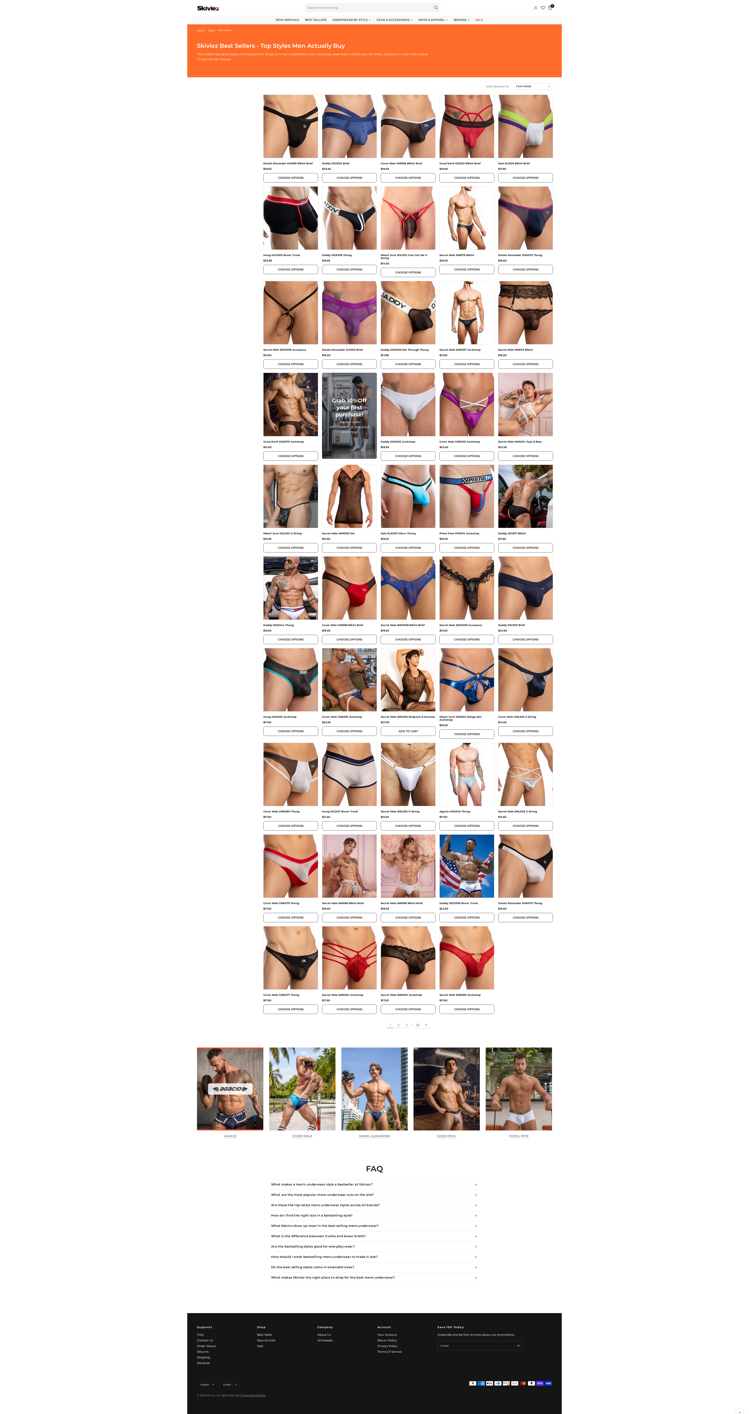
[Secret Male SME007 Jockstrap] (466, 312)
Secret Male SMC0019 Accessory (460, 625)
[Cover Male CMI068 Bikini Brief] (408, 126)
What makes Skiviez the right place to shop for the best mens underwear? (333, 1277)
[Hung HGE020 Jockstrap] (290, 679)
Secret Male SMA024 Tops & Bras (520, 441)
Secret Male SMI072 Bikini (515, 349)
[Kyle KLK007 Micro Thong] (408, 496)
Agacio (230, 1136)
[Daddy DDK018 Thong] (349, 218)
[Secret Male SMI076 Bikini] (466, 218)
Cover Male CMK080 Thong (281, 811)
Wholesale (325, 1340)
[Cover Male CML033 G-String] (525, 679)
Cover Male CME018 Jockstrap (342, 716)
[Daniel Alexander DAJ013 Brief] (349, 312)
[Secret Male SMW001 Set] (349, 496)
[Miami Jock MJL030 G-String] (290, 496)
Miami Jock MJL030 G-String (282, 533)
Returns (203, 1352)
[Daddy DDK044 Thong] (290, 588)
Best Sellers (316, 20)
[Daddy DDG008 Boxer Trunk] (466, 866)
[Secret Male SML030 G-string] (408, 774)
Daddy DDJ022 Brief (335, 163)
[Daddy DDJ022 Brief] (349, 126)
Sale (479, 20)
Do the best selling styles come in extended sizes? (312, 1267)
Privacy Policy (387, 1346)
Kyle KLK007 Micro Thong (398, 533)
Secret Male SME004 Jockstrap (342, 994)
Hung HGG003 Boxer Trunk (281, 255)
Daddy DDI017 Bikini (512, 533)
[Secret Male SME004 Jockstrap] (349, 958)
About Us (324, 1335)
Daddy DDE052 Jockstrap (398, 441)
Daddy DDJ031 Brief (511, 625)
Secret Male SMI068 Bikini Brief (402, 903)
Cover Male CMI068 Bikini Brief (401, 163)
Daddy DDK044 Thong (278, 625)
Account (384, 1327)
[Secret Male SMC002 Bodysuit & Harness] (408, 679)
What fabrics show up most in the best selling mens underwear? (325, 1226)
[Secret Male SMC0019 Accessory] (466, 588)
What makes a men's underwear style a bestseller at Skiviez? (322, 1184)
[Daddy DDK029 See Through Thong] (408, 312)
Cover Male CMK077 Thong (281, 994)
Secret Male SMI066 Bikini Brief (343, 903)
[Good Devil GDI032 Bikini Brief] (466, 126)
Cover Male (302, 1136)
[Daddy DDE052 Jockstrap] (408, 404)
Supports (204, 1327)
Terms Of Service (389, 1352)
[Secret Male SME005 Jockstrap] (408, 958)
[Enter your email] (518, 1345)
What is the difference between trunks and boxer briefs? (318, 1236)
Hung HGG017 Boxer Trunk (340, 811)
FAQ (200, 1335)
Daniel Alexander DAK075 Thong (520, 903)
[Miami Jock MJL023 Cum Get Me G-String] (408, 218)
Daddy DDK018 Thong (337, 255)
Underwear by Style (350, 20)
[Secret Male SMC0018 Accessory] (290, 312)
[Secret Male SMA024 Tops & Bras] (525, 404)
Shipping (203, 1357)
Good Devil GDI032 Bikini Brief (460, 163)
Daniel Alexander (374, 1136)
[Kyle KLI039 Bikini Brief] (525, 126)
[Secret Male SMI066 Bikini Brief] (349, 866)
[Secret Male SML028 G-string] (525, 774)
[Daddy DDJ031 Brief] (525, 588)
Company (325, 1327)
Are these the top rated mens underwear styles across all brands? (325, 1205)
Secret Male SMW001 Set (338, 533)
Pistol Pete (519, 1136)
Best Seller (264, 1335)
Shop (261, 1327)
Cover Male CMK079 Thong (281, 903)
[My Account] (536, 8)
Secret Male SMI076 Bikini (456, 255)
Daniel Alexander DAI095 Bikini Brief (288, 163)
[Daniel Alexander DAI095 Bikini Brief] (290, 126)
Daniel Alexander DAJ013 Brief (342, 349)
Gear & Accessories (393, 20)
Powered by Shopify (253, 1395)
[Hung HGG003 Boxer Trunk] (290, 218)
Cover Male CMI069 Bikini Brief (342, 625)
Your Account (387, 1335)
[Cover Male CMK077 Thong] (290, 958)
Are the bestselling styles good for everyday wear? (313, 1246)
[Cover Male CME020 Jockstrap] (466, 404)
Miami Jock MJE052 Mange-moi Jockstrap (460, 718)
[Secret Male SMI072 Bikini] (525, 312)
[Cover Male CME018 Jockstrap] (349, 679)
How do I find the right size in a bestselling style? (312, 1215)
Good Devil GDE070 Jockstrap (283, 441)
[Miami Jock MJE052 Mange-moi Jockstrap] (466, 679)
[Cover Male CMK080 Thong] (290, 774)
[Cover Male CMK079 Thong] (290, 866)
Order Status (206, 1346)
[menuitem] (287, 20)
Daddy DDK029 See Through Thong (405, 349)
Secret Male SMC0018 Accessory (284, 349)
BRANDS (460, 20)
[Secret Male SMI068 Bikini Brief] (408, 866)
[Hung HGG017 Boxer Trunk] (349, 774)
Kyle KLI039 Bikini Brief (514, 163)
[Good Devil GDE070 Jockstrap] (290, 404)
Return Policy (387, 1340)
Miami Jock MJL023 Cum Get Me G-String (404, 257)
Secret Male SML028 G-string (517, 811)
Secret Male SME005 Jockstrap (401, 994)
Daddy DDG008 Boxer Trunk (458, 903)
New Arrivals (287, 20)
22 (417, 1025)
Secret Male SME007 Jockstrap (460, 349)
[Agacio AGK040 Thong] (466, 774)
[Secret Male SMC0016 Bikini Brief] (408, 588)
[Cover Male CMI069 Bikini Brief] (349, 588)
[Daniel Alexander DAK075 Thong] (525, 866)
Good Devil (446, 1136)
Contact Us (205, 1340)
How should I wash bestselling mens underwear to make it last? (324, 1257)
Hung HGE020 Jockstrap (279, 716)
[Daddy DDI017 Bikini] (525, 496)
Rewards (203, 1363)
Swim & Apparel (431, 20)
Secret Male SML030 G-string (400, 811)
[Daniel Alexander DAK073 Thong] (525, 218)
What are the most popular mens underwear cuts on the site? (322, 1195)
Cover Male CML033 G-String (517, 716)
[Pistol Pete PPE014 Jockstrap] (466, 496)
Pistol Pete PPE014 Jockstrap (459, 533)
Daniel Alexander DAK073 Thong (520, 255)
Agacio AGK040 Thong (454, 811)
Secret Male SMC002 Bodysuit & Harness (408, 716)
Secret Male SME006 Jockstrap (460, 994)
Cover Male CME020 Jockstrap (459, 441)
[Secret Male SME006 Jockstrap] (466, 958)
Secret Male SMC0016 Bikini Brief (403, 625)
